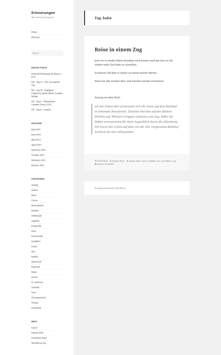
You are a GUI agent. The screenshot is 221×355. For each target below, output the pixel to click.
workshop (36, 307)
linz (33, 251)
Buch (33, 195)
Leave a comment (105, 164)
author (132, 161)
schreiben (166, 161)
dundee (35, 210)
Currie (34, 200)
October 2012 (37, 155)
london (34, 256)
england (35, 220)
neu (159, 161)
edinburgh (36, 215)
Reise (34, 272)
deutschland (37, 205)
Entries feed (37, 332)
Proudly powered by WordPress (110, 188)
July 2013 (35, 129)
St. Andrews (37, 282)
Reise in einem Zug (118, 49)
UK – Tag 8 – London (41, 109)
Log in (34, 327)
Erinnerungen (43, 12)
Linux (34, 246)
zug (174, 161)
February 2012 (38, 160)
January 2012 (37, 165)
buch (144, 161)
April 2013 (36, 144)
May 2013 (36, 139)
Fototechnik (37, 236)
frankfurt (36, 241)
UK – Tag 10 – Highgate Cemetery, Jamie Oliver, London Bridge (47, 93)
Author (34, 190)
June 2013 (36, 134)
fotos (33, 231)
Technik (35, 287)
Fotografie (36, 226)
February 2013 (38, 150)
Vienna (34, 302)
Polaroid (35, 266)
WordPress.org (38, 343)
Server (34, 277)
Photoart (35, 37)
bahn (138, 161)
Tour (33, 292)
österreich (36, 261)
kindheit (152, 161)
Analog (34, 185)
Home (34, 32)
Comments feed (39, 337)
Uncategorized (38, 297)
